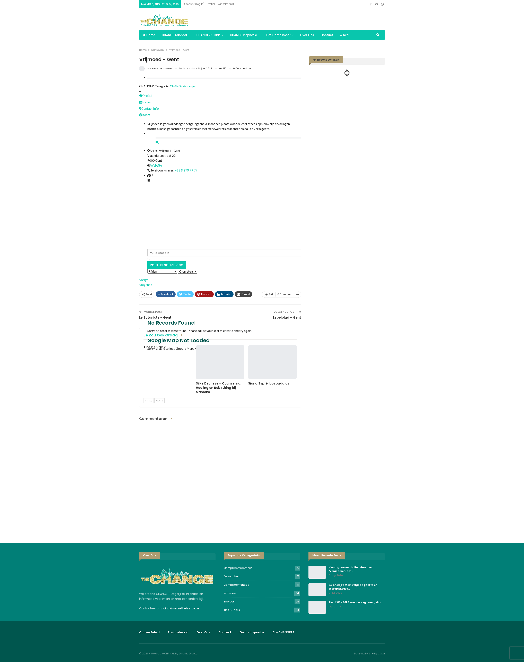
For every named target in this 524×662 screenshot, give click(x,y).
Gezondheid (232, 576)
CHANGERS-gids (208, 35)
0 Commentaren (242, 68)
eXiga (381, 653)
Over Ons (307, 35)
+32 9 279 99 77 (186, 170)
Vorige (143, 280)
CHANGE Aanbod (174, 35)
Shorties (229, 601)
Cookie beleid (149, 632)
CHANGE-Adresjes (183, 86)
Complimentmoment (238, 568)
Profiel (211, 4)
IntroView (230, 593)
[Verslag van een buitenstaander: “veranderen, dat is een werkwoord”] (317, 572)
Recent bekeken (327, 60)
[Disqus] (220, 480)
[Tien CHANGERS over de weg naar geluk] (317, 607)
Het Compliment (278, 35)
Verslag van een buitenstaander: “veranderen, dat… (351, 569)
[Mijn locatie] (224, 258)
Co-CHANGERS (283, 632)
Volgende (145, 284)
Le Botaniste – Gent (155, 317)
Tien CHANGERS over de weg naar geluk (355, 602)
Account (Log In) (194, 4)
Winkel (344, 35)
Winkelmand (226, 4)
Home (150, 35)
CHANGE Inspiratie (243, 35)
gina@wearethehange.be (181, 608)
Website (156, 165)
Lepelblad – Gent (287, 317)
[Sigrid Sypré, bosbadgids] (272, 362)
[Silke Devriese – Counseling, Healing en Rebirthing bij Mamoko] (220, 362)
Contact (327, 35)
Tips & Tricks (232, 610)
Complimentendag (236, 585)
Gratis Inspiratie (251, 632)
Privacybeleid (178, 632)
